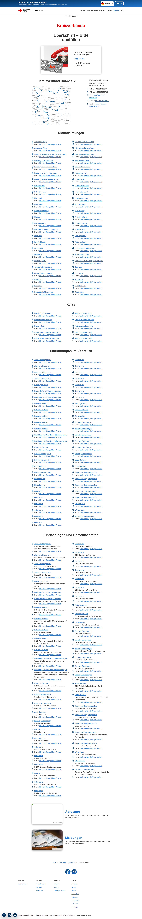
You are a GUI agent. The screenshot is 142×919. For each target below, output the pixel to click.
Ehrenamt (37, 217)
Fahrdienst (38, 235)
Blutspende (38, 198)
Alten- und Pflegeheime (42, 359)
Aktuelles (83, 10)
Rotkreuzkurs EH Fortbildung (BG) (46, 332)
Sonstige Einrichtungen (83, 422)
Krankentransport (81, 192)
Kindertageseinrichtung (42, 472)
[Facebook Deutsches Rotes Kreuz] (68, 871)
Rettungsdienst (80, 235)
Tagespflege (79, 292)
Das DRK (116, 10)
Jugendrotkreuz (40, 466)
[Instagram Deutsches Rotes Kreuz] (74, 871)
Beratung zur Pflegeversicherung (46, 179)
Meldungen (73, 837)
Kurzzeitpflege (80, 204)
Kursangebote (39, 326)
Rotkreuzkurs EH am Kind (84, 319)
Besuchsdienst (39, 185)
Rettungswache (80, 403)
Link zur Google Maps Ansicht (97, 105)
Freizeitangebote (40, 260)
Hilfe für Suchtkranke (82, 160)
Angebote (102, 10)
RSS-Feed (74, 904)
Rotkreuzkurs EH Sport (83, 313)
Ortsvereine (38, 491)
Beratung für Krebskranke (43, 160)
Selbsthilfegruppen (82, 254)
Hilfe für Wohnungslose (42, 453)
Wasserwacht (80, 503)
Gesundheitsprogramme (43, 267)
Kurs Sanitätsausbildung (43, 319)
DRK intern (74, 907)
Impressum (74, 897)
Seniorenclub (80, 416)
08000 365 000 (79, 59)
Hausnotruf (38, 279)
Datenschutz (75, 894)
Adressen (72, 811)
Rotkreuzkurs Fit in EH (83, 332)
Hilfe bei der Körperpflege (84, 148)
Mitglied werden (40, 884)
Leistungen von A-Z (59, 890)
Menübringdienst (81, 217)
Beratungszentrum (41, 384)
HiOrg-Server (75, 900)
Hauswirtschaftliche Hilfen (43, 292)
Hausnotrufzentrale (41, 447)
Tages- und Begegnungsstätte (86, 472)
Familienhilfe (38, 248)
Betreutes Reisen (40, 192)
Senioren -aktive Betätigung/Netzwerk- (89, 260)
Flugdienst (38, 254)
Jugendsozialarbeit (82, 185)
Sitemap (73, 890)
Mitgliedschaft (80, 229)
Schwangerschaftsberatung (85, 248)
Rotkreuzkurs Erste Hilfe (84, 326)
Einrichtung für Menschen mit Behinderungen (50, 435)
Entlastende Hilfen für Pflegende (46, 229)
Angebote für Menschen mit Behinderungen (50, 154)
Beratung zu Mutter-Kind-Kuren (45, 167)
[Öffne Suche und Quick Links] (122, 10)
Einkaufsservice (40, 223)
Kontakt (73, 887)
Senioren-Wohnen (81, 410)
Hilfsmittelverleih (81, 173)
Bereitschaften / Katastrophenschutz (47, 391)
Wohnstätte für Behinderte (84, 516)
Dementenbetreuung (41, 210)
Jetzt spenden (22, 884)
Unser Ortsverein (92, 10)
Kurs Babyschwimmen (42, 313)
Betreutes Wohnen (41, 403)
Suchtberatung (80, 286)
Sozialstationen (80, 460)
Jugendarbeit (80, 179)
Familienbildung (40, 242)
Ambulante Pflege (40, 141)
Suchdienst (79, 273)
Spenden (109, 10)
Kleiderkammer (39, 478)
